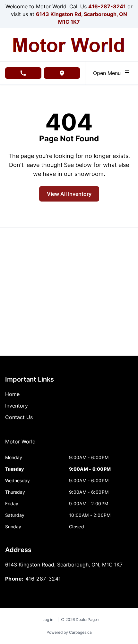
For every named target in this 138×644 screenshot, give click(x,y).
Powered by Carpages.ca (69, 632)
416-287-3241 (107, 6)
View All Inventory (69, 194)
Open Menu (108, 73)
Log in (47, 619)
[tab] (20, 445)
